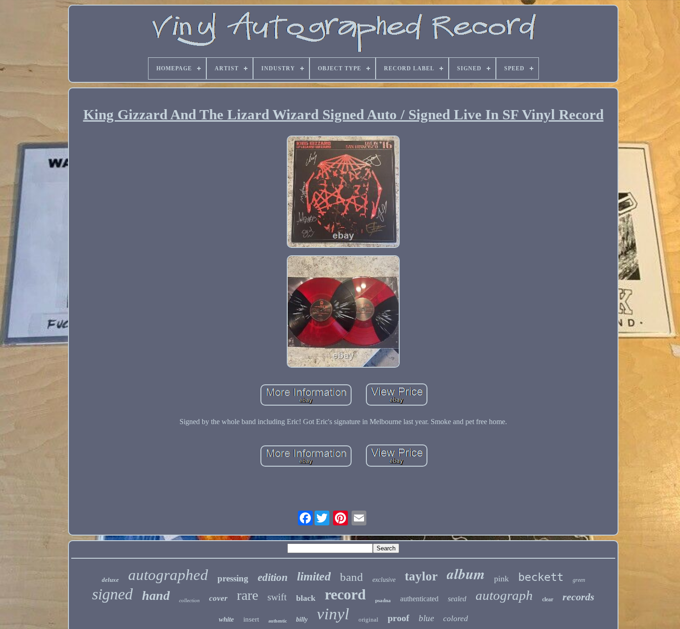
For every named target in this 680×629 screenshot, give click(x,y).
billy (302, 619)
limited (314, 576)
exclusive (384, 579)
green (579, 580)
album (466, 573)
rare (247, 595)
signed (112, 594)
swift (277, 597)
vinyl (333, 614)
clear (547, 599)
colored (455, 618)
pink (501, 578)
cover (218, 598)
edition (273, 577)
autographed (168, 575)
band (351, 577)
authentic (277, 620)
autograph (504, 595)
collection (189, 600)
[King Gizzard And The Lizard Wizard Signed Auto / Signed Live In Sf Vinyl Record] (343, 193)
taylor (421, 576)
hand (156, 595)
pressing (232, 578)
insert (251, 619)
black (305, 598)
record (345, 594)
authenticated (419, 599)
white (226, 619)
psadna (383, 600)
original (368, 619)
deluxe (110, 579)
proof (398, 618)
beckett (540, 577)
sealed (457, 599)
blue (426, 618)
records (578, 597)
